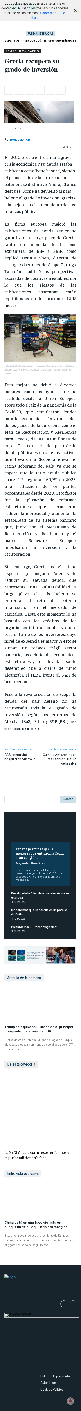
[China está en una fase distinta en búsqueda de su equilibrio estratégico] (40, 1201)
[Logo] (40, 1284)
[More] (61, 90)
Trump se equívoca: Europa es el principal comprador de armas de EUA (38, 1028)
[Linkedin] (40, 90)
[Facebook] (9, 90)
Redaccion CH (20, 139)
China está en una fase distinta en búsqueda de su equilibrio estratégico (36, 1224)
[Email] (50, 90)
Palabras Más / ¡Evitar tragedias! (34, 927)
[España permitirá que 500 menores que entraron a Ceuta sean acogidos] (40, 830)
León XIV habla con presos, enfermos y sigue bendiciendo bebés (36, 1155)
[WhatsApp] (29, 90)
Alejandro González (30, 863)
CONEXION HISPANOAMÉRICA (22, 51)
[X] (19, 90)
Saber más (48, 13)
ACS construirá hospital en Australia (19, 756)
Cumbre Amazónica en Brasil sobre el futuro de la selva (59, 758)
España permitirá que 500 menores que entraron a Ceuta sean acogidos (40, 853)
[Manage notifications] (70, 1401)
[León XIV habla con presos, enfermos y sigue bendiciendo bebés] (40, 1110)
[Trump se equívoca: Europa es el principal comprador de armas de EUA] (40, 1005)
